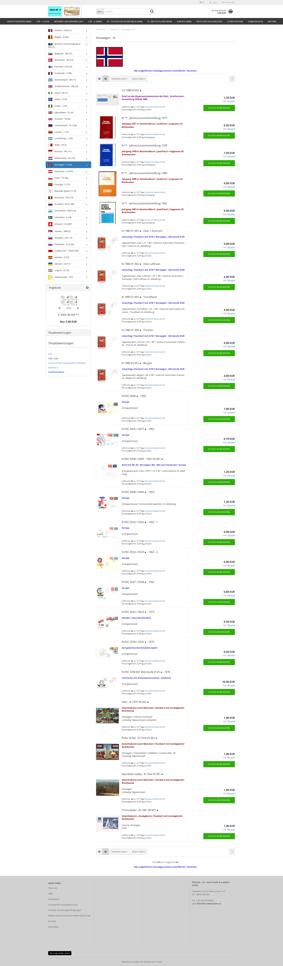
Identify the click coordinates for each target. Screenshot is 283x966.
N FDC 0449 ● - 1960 (134, 396)
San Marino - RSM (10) (65, 210)
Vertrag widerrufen (60, 953)
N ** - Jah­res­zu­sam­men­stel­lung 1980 (144, 173)
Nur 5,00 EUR (68, 321)
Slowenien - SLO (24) (64, 244)
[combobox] (119, 79)
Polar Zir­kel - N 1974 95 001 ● (139, 738)
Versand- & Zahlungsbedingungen (64, 910)
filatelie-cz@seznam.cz (209, 903)
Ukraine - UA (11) (62, 263)
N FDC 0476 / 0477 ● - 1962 (138, 429)
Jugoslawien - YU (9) (63, 112)
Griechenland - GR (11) (65, 79)
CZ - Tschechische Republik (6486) (125, 21)
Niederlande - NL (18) (64, 158)
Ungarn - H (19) (61, 270)
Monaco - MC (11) (63, 151)
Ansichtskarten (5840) (19, 21)
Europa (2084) (184, 21)
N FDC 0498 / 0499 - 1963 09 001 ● (142, 459)
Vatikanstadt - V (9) (63, 277)
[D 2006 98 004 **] (68, 301)
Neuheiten (53, 926)
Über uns (52, 887)
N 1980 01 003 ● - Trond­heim (139, 297)
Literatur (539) (235, 21)
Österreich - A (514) (63, 171)
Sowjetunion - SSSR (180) (66, 250)
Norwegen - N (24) (63, 164)
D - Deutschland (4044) (160, 21)
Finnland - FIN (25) (63, 66)
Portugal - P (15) (62, 184)
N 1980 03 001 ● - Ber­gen (137, 363)
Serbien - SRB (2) (62, 231)
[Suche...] (152, 12)
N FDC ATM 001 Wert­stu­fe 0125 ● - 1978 (146, 672)
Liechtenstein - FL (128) (65, 125)
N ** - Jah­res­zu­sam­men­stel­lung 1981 (144, 203)
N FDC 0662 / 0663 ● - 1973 (138, 612)
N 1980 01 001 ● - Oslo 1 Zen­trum (142, 231)
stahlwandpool (56, 371)
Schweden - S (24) (62, 217)
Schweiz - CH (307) (63, 224)
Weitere (272, 21)
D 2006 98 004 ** (68, 315)
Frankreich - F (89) (63, 73)
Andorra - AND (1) (63, 30)
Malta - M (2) (60, 144)
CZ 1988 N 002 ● (131, 90)
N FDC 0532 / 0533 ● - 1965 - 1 (140, 522)
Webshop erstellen (130, 961)
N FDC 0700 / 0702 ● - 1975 (138, 642)
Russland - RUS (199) (64, 204)
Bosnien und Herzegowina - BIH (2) (64, 45)
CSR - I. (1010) (42, 21)
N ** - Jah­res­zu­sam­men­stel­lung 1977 (144, 118)
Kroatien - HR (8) (62, 118)
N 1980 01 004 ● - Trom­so (137, 330)
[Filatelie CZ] (69, 11)
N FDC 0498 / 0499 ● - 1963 (138, 492)
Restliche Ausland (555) (209, 21)
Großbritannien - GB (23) (66, 86)
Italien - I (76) (60, 105)
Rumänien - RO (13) (63, 197)
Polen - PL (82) (61, 177)
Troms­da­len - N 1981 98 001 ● (140, 810)
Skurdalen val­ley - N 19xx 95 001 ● (142, 774)
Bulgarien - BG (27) (63, 53)
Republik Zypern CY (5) (65, 190)
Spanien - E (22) (61, 257)
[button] (202, 2)
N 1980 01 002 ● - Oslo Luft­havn (141, 264)
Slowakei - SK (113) (63, 237)
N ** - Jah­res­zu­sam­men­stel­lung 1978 (144, 145)
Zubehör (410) (255, 21)
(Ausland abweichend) (155, 106)
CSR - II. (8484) (95, 21)
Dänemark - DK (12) (63, 59)
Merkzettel (229, 2)
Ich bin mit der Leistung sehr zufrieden (67, 362)
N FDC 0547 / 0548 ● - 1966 (138, 582)
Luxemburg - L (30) (63, 138)
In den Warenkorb (219, 108)
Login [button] (214, 2)
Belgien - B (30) (61, 37)
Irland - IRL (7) (61, 92)
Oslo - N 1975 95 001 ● (135, 702)
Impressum (53, 899)
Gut (50, 353)
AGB (50, 893)
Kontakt (52, 921)
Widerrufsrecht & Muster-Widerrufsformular (69, 915)
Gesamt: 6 (53, 367)
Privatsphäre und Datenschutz (63, 904)
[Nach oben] (274, 961)
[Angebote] (87, 288)
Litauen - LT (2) (61, 131)
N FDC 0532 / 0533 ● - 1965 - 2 (140, 552)
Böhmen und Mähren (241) (68, 21)
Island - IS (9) (60, 99)
